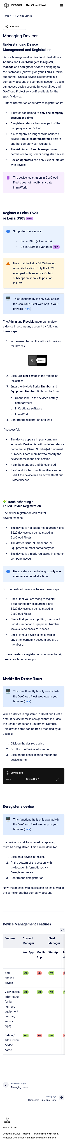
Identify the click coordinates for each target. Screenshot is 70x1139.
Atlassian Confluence (13, 1137)
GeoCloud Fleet (36, 5)
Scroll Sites (51, 1133)
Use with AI (14, 26)
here (27, 309)
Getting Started (24, 15)
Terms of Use (10, 1127)
